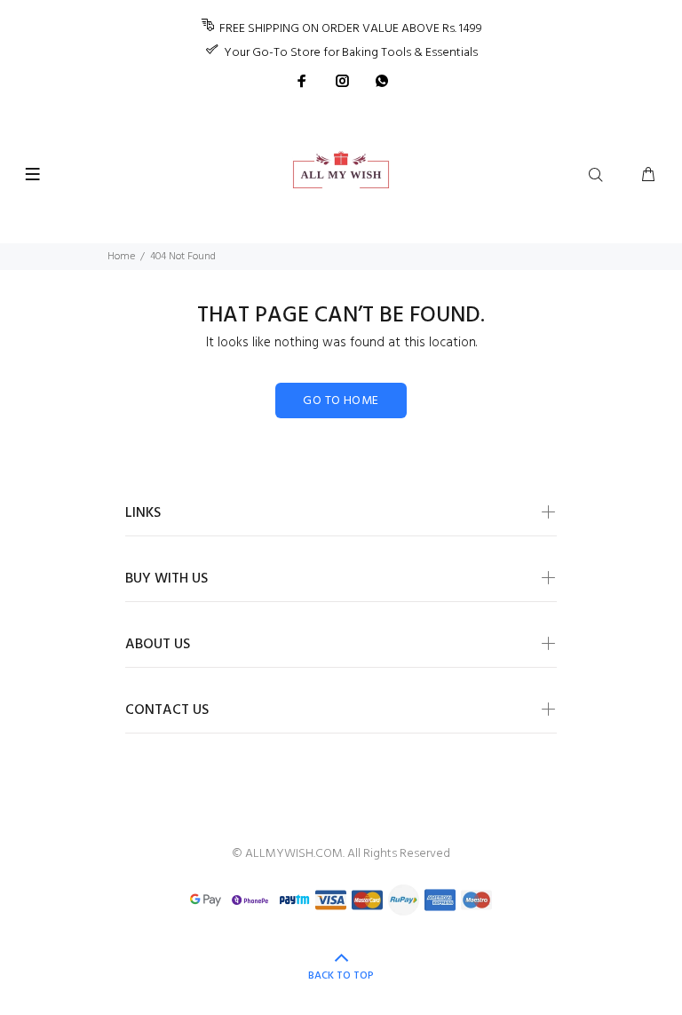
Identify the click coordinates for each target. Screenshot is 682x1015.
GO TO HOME (340, 401)
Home (121, 257)
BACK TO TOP (341, 976)
